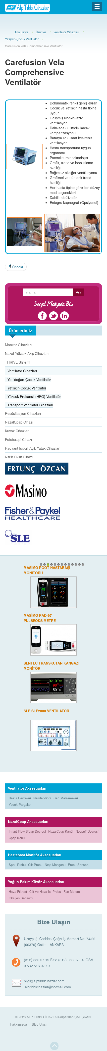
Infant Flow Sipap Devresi (27, 831)
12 (79, 564)
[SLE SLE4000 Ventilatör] (53, 591)
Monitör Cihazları (18, 344)
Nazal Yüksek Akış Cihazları (27, 353)
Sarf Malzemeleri (66, 798)
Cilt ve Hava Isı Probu (45, 891)
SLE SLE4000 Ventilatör (46, 567)
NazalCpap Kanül (60, 831)
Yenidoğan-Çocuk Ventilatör (29, 379)
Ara (78, 292)
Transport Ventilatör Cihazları (30, 404)
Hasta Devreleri (20, 798)
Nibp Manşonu (55, 864)
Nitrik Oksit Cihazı (19, 456)
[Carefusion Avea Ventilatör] (53, 639)
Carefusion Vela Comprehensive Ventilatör (50, 713)
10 (72, 564)
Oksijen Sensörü (21, 898)
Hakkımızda (18, 1024)
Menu (97, 6)
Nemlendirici (42, 798)
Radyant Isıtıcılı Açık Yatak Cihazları (32, 448)
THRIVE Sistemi (17, 362)
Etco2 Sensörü (78, 864)
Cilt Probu (35, 864)
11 (75, 564)
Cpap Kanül (17, 837)
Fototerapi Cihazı (18, 439)
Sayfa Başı (54, 1046)
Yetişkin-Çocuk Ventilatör (26, 387)
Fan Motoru (71, 891)
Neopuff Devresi (87, 831)
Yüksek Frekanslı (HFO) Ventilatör (34, 396)
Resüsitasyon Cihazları (23, 413)
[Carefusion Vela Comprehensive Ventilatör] (53, 734)
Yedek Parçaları (20, 804)
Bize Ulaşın (40, 1024)
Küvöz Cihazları (17, 430)
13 (82, 564)
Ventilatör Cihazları (22, 370)
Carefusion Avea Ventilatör (52, 615)
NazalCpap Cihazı (19, 422)
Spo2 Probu (17, 864)
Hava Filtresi (18, 891)
